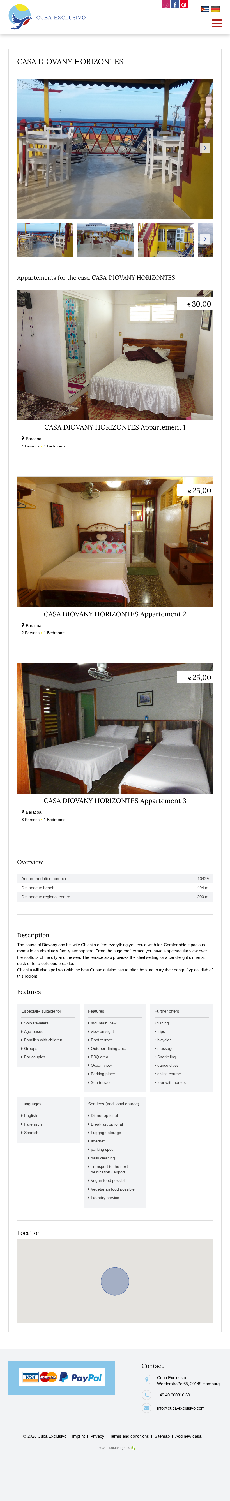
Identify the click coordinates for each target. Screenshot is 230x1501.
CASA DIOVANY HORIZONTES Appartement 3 (115, 800)
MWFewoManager (113, 1448)
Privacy (97, 1436)
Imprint (78, 1436)
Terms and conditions (129, 1436)
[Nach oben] (217, 1492)
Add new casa (188, 1436)
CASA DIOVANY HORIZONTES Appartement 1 (115, 427)
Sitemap (162, 1436)
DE (216, 10)
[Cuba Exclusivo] (47, 17)
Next (205, 148)
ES (205, 10)
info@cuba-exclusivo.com (181, 1408)
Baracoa (33, 438)
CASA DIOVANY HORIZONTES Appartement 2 (115, 614)
